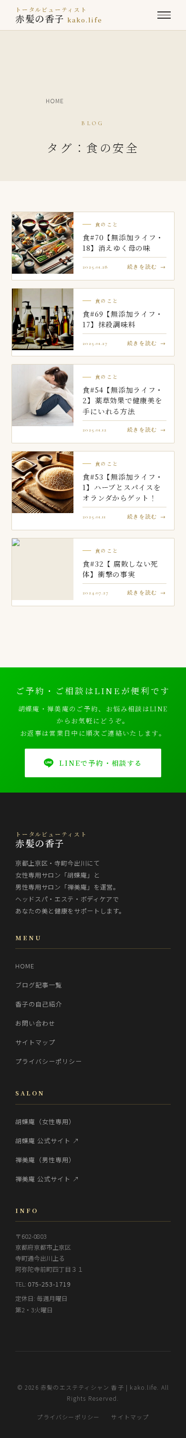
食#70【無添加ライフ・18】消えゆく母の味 (123, 242)
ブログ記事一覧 (38, 984)
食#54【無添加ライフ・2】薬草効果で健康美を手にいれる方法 (123, 400)
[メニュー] (164, 15)
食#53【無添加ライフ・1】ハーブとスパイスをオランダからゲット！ (123, 487)
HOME (24, 965)
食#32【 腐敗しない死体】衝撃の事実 (120, 568)
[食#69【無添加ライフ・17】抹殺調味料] (42, 319)
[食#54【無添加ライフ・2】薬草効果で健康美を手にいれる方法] (42, 395)
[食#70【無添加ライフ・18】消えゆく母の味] (42, 243)
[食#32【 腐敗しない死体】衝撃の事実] (42, 569)
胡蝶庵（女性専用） (45, 1121)
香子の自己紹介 (38, 1004)
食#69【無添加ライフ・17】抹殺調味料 (123, 319)
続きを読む (142, 267)
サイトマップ (35, 1042)
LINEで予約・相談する (100, 763)
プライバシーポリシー (49, 1061)
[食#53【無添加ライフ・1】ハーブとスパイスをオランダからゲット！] (42, 482)
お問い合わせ (35, 1023)
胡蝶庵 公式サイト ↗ (47, 1140)
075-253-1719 (49, 1283)
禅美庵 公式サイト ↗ (47, 1178)
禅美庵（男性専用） (45, 1159)
